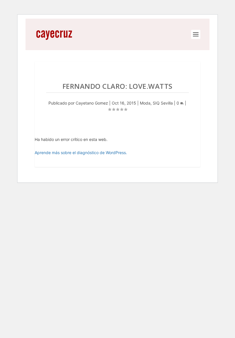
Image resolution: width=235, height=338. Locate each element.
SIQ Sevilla (163, 103)
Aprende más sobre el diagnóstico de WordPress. (81, 152)
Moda (145, 103)
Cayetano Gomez (92, 103)
